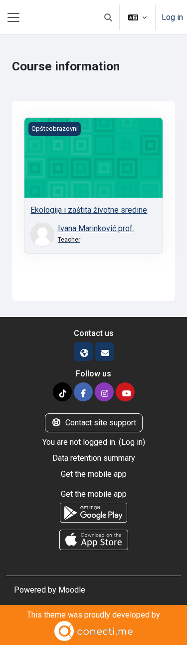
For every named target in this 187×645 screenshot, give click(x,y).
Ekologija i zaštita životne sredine (88, 210)
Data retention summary (93, 458)
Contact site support (100, 422)
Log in (172, 17)
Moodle (71, 590)
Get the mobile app (94, 474)
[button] (108, 17)
